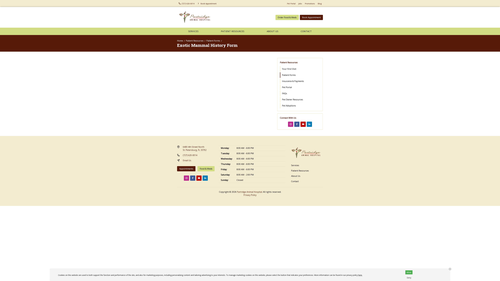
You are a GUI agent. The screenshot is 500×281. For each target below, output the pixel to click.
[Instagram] (290, 124)
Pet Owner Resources (292, 99)
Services (193, 31)
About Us (272, 31)
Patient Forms (213, 40)
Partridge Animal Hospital (249, 191)
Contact (306, 31)
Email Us (187, 160)
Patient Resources (232, 31)
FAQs (284, 93)
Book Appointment (311, 17)
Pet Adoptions (289, 105)
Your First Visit (289, 69)
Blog (320, 3)
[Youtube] (303, 124)
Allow (409, 272)
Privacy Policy (250, 195)
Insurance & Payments (293, 81)
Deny (409, 277)
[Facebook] (296, 124)
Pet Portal (291, 3)
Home (180, 40)
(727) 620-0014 (190, 155)
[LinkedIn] (309, 124)
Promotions (310, 3)
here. (360, 275)
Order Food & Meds (287, 17)
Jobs (300, 3)
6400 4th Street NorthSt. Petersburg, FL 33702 (195, 148)
